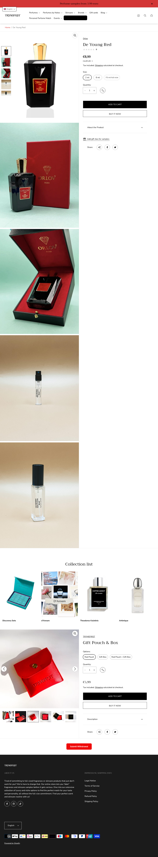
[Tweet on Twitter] (115, 147)
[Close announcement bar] (152, 3)
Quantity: (87, 85)
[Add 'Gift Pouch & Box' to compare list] (102, 670)
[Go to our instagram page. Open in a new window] (13, 803)
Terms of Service (92, 786)
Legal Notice (90, 780)
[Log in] (138, 15)
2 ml (87, 77)
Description (92, 719)
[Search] (145, 15)
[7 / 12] (8, 716)
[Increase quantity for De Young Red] (94, 90)
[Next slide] (75, 669)
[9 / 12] (33, 716)
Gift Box (102, 657)
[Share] (99, 147)
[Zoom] (75, 35)
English (11, 825)
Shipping (99, 65)
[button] (9, 9)
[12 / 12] (71, 716)
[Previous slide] (4, 669)
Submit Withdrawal (79, 746)
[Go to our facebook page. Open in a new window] (7, 803)
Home (7, 27)
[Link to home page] (10, 766)
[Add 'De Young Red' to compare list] (102, 90)
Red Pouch (89, 657)
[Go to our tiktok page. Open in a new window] (20, 803)
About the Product (95, 127)
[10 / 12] (45, 716)
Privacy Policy (91, 791)
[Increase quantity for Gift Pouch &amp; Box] (94, 670)
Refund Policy (91, 796)
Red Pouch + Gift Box (120, 657)
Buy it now (115, 114)
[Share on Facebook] (107, 147)
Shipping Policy (91, 801)
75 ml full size (112, 77)
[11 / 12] (58, 716)
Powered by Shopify (12, 843)
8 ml (98, 77)
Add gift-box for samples (98, 139)
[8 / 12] (20, 716)
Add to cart (115, 104)
